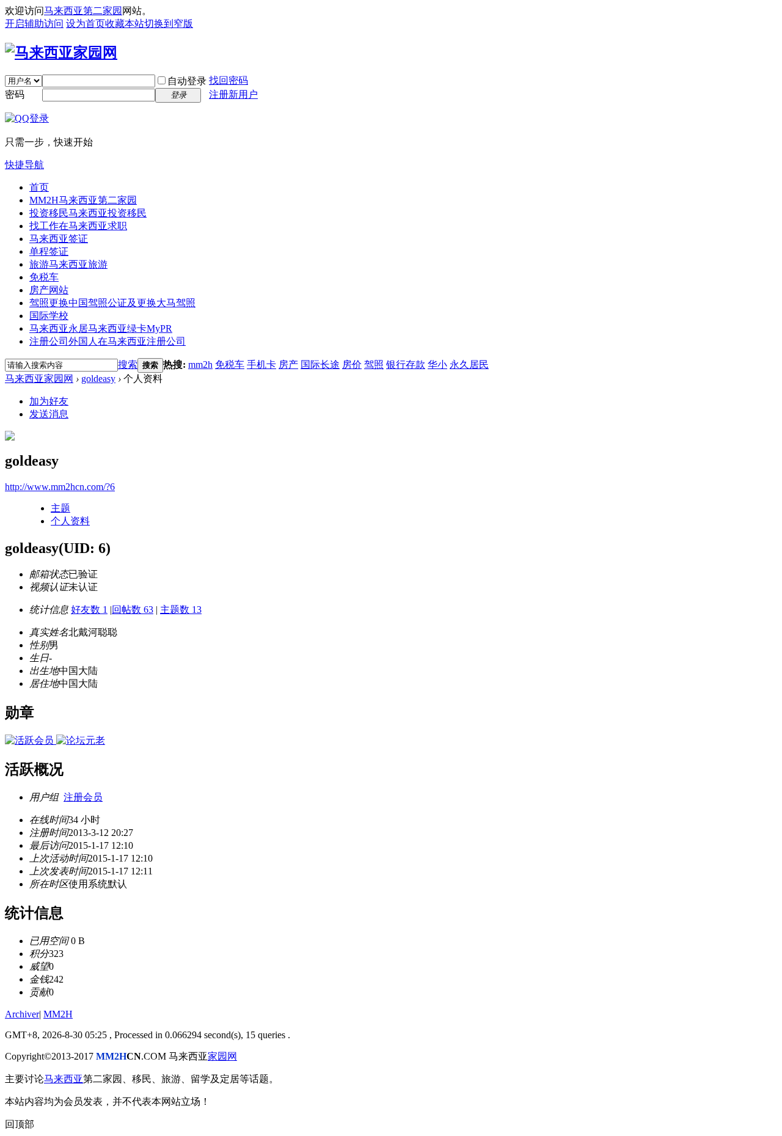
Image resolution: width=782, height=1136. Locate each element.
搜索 (127, 364)
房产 (288, 364)
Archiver (22, 1014)
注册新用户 (233, 94)
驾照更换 (112, 303)
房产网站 (48, 290)
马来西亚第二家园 (83, 10)
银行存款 (405, 364)
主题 (60, 508)
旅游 (68, 264)
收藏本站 (124, 23)
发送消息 (48, 414)
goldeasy (98, 378)
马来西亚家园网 (39, 378)
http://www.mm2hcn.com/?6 (60, 487)
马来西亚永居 (100, 328)
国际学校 (48, 315)
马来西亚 (63, 1079)
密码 (14, 94)
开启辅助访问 (34, 23)
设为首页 (85, 23)
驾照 (374, 364)
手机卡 (261, 364)
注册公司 (107, 341)
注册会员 (83, 797)
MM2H (83, 200)
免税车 (44, 277)
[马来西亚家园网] (61, 52)
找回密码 (228, 80)
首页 (39, 187)
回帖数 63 (132, 609)
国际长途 (320, 364)
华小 (437, 364)
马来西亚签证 (58, 238)
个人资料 (70, 521)
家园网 (222, 1056)
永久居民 (469, 364)
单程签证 (48, 251)
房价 (352, 364)
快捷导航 (24, 164)
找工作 (78, 226)
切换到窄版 (168, 23)
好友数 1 (89, 609)
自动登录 (186, 81)
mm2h (200, 364)
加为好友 (48, 401)
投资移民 (88, 213)
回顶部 (19, 1124)
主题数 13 (181, 609)
